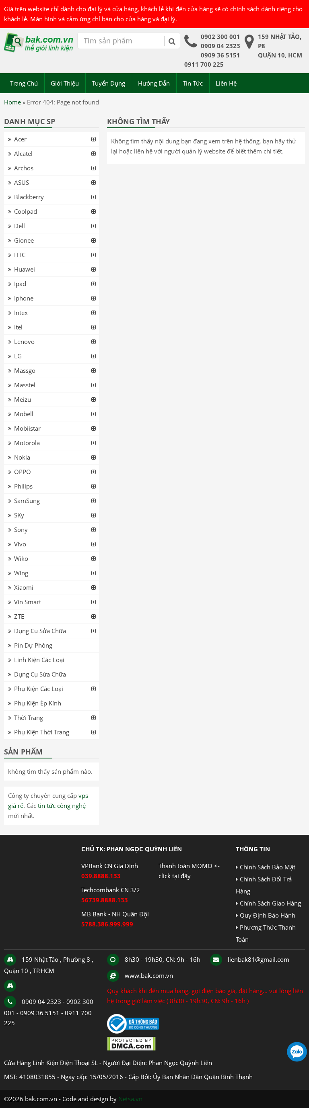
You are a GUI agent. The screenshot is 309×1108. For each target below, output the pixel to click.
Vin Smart (27, 602)
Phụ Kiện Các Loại (38, 689)
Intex (21, 313)
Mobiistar (27, 428)
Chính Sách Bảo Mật (267, 867)
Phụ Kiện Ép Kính (37, 703)
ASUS (21, 182)
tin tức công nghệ (62, 805)
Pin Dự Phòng (33, 645)
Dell (19, 226)
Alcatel (23, 153)
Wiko (21, 558)
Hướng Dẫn (154, 83)
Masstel (24, 385)
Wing (21, 573)
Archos (23, 168)
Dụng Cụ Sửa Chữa (40, 631)
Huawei (24, 269)
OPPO (22, 472)
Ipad (20, 284)
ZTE (19, 616)
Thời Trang (28, 717)
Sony (21, 529)
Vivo (20, 544)
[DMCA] (131, 1049)
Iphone (23, 298)
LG (18, 356)
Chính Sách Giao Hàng (270, 903)
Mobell (23, 414)
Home (12, 102)
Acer (20, 139)
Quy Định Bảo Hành (267, 915)
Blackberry (29, 197)
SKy (19, 515)
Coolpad (25, 211)
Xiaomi (23, 587)
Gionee (24, 240)
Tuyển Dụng (108, 83)
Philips (23, 486)
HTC (19, 255)
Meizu (22, 399)
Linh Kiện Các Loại (39, 660)
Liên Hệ (226, 83)
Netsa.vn (130, 1099)
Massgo (24, 370)
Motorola (27, 443)
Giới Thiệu (65, 83)
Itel (18, 327)
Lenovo (24, 341)
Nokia (22, 457)
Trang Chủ (24, 83)
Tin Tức (193, 83)
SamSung (27, 501)
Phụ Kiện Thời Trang (41, 732)
